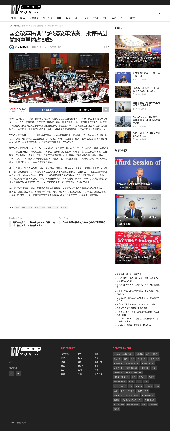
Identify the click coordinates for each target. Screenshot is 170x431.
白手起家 (131, 391)
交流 (125, 359)
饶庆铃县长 (153, 404)
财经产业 (47, 18)
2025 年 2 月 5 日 (140, 139)
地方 (132, 18)
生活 (123, 18)
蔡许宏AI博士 (119, 404)
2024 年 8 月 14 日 (39, 47)
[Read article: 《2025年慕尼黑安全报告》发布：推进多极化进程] (123, 92)
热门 (59, 47)
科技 (59, 18)
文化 (105, 18)
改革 (30, 207)
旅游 (96, 18)
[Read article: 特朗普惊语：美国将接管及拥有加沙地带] (123, 137)
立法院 (63, 207)
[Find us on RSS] (18, 373)
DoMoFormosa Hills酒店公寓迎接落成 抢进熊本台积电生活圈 (147, 120)
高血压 (116, 409)
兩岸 (132, 359)
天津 (133, 377)
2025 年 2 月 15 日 (140, 94)
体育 (77, 18)
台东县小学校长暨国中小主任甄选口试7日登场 (136, 304)
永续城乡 (149, 386)
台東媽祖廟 (144, 368)
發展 (50, 207)
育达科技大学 (150, 400)
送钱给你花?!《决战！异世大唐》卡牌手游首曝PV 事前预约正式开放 (138, 279)
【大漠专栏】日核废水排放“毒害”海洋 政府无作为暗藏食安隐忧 (138, 313)
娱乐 (68, 18)
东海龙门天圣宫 (151, 354)
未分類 (81, 366)
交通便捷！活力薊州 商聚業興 (129, 274)
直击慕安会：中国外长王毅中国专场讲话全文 (146, 104)
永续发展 (139, 386)
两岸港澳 (34, 18)
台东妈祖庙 (118, 368)
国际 (22, 18)
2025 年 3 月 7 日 (124, 65)
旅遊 (145, 381)
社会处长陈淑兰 (147, 395)
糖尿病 (116, 400)
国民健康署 (118, 372)
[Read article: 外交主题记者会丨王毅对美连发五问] (123, 77)
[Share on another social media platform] (106, 109)
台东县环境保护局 (132, 363)
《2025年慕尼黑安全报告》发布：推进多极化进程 (146, 89)
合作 (153, 368)
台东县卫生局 (154, 359)
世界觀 (17, 422)
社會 (56, 207)
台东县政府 (118, 363)
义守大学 (117, 359)
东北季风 (139, 354)
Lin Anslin (23, 47)
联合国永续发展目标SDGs (132, 400)
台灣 (17, 207)
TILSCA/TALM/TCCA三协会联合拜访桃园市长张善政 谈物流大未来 (137, 320)
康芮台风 (142, 377)
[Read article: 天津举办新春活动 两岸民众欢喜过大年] (138, 247)
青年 (143, 404)
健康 (86, 18)
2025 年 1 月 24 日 (124, 261)
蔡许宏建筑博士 (133, 404)
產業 (96, 353)
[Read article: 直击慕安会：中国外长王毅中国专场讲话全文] (123, 106)
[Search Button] (160, 13)
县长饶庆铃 (142, 359)
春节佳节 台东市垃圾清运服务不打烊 (132, 308)
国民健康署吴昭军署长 (134, 372)
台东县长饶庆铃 (147, 363)
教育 (114, 18)
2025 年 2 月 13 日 (140, 126)
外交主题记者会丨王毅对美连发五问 (146, 74)
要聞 (96, 366)
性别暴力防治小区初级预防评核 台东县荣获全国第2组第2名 (138, 292)
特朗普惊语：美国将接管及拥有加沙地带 (146, 134)
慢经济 (151, 377)
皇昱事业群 (118, 395)
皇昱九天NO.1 (143, 391)
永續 (130, 386)
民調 (43, 207)
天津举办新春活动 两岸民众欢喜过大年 (136, 257)
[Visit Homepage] (25, 10)
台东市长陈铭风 (131, 368)
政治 (37, 207)
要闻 (13, 18)
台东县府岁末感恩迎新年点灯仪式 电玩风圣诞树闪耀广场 (138, 299)
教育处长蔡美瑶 (119, 381)
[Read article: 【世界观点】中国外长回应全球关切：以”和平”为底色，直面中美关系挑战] (138, 51)
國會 (24, 207)
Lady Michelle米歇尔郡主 (123, 354)
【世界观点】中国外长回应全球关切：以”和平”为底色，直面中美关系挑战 (137, 59)
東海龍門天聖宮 (119, 386)
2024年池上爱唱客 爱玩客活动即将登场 (134, 325)
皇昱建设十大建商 (132, 395)
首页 (10, 25)
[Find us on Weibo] (11, 373)
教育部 (131, 381)
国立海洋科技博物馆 (121, 377)
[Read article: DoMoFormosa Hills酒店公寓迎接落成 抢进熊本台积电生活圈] (123, 121)
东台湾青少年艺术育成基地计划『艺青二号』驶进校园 (138, 285)
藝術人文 (98, 361)
